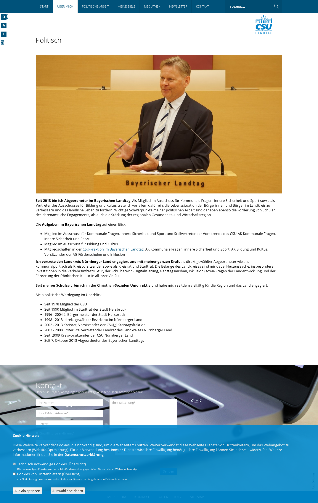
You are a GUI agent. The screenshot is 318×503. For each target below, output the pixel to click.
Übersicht (77, 464)
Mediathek (152, 6)
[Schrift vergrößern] (3, 34)
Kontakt (202, 6)
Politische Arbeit (95, 6)
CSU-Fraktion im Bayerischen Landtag (113, 249)
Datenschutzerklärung (84, 454)
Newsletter (178, 6)
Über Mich (65, 6)
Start (44, 6)
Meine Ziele (126, 6)
